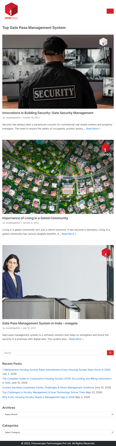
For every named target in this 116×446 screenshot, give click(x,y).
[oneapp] (11, 11)
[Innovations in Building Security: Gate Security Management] (58, 72)
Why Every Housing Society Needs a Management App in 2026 (38, 397)
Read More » (93, 128)
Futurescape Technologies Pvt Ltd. (51, 443)
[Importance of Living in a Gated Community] (58, 177)
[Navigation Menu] (110, 11)
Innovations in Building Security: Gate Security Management (47, 113)
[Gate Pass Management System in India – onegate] (58, 282)
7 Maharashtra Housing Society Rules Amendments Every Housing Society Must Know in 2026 (56, 369)
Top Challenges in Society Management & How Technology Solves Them (43, 392)
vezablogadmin (13, 117)
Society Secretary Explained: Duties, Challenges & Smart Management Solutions (48, 387)
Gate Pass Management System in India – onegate (40, 323)
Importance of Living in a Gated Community (35, 218)
